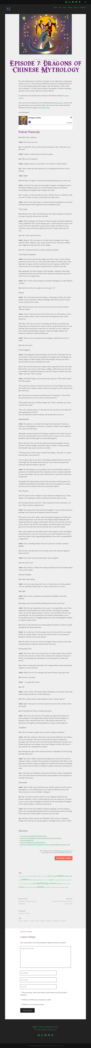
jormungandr (56, 879)
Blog (64, 7)
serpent (34, 887)
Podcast (70, 7)
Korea (63, 880)
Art (60, 7)
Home (55, 7)
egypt (20, 879)
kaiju (61, 879)
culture (49, 876)
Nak (61, 883)
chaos (27, 876)
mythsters (53, 883)
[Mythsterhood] (8, 11)
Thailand (63, 887)
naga (58, 883)
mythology (43, 883)
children (30, 876)
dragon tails (68, 876)
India (48, 880)
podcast (21, 887)
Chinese (26, 920)
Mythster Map (45, 107)
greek (38, 880)
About (76, 7)
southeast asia (55, 887)
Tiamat (67, 887)
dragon (54, 876)
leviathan (69, 879)
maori (20, 883)
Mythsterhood (45, 1027)
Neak (64, 883)
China (34, 876)
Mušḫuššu (31, 883)
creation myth (44, 876)
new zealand (67, 883)
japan (51, 880)
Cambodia (24, 876)
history (45, 879)
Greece (35, 880)
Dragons (54, 60)
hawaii (42, 880)
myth (35, 883)
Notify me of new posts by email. (33, 1004)
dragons (61, 875)
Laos (66, 879)
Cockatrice (38, 876)
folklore (25, 879)
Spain (60, 887)
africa (20, 876)
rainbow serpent (28, 887)
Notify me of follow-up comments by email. (36, 1000)
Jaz (49, 60)
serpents (40, 887)
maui (22, 883)
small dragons (48, 887)
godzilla (31, 880)
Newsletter (83, 7)
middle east (26, 883)
